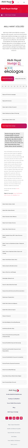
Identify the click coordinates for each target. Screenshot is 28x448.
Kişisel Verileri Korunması (14, 432)
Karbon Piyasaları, (7, 195)
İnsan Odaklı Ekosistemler (14, 403)
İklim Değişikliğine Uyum (15, 195)
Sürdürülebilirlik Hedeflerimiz (14, 394)
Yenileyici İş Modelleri (14, 398)
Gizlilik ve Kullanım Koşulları (14, 428)
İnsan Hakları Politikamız (14, 440)
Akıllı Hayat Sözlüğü (10, 15)
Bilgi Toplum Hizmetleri (14, 424)
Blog (14, 407)
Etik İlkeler (14, 436)
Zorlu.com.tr (14, 444)
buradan (17, 188)
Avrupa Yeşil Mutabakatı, (18, 193)
